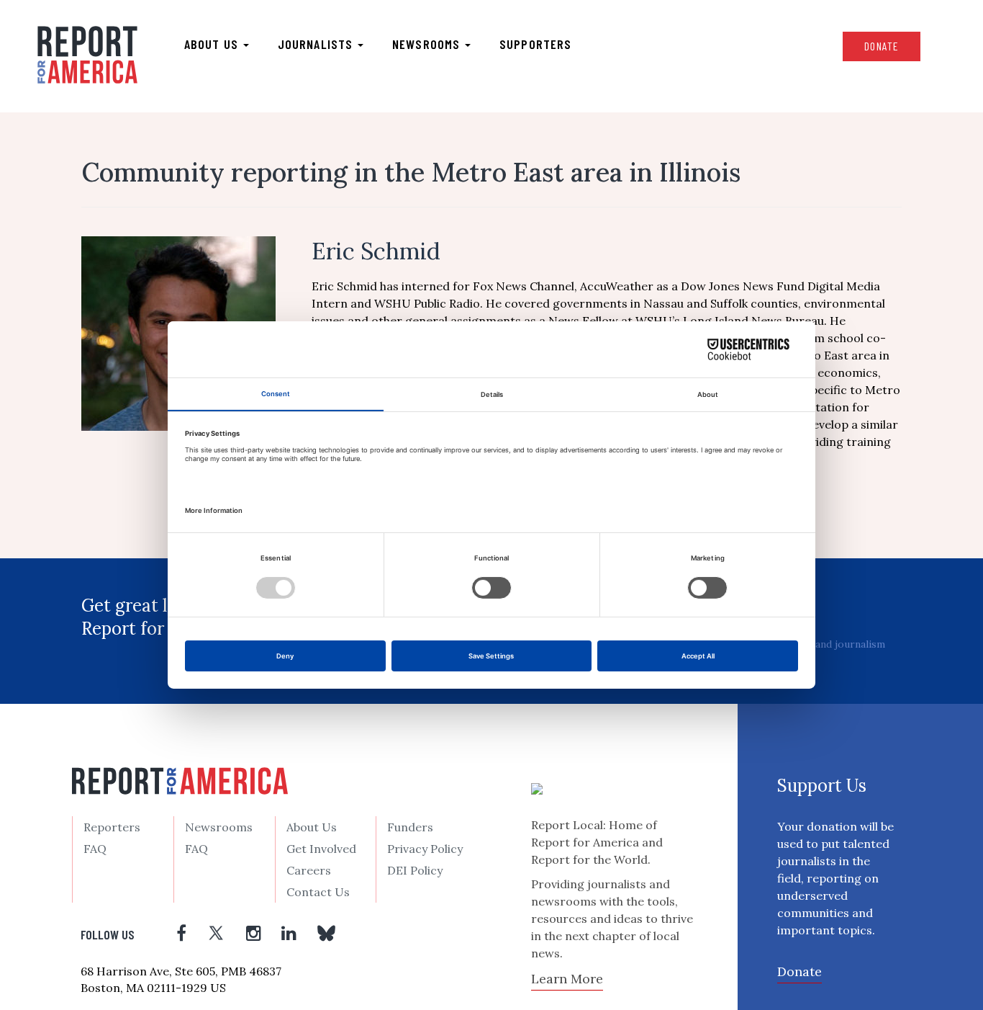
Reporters (111, 827)
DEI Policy (415, 870)
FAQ (95, 848)
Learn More (567, 978)
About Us (311, 827)
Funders (410, 827)
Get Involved (321, 848)
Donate (881, 46)
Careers (308, 870)
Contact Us (318, 892)
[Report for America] (87, 55)
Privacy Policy (425, 848)
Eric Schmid (376, 251)
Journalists (317, 44)
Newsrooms (427, 44)
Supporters (535, 44)
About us (213, 44)
